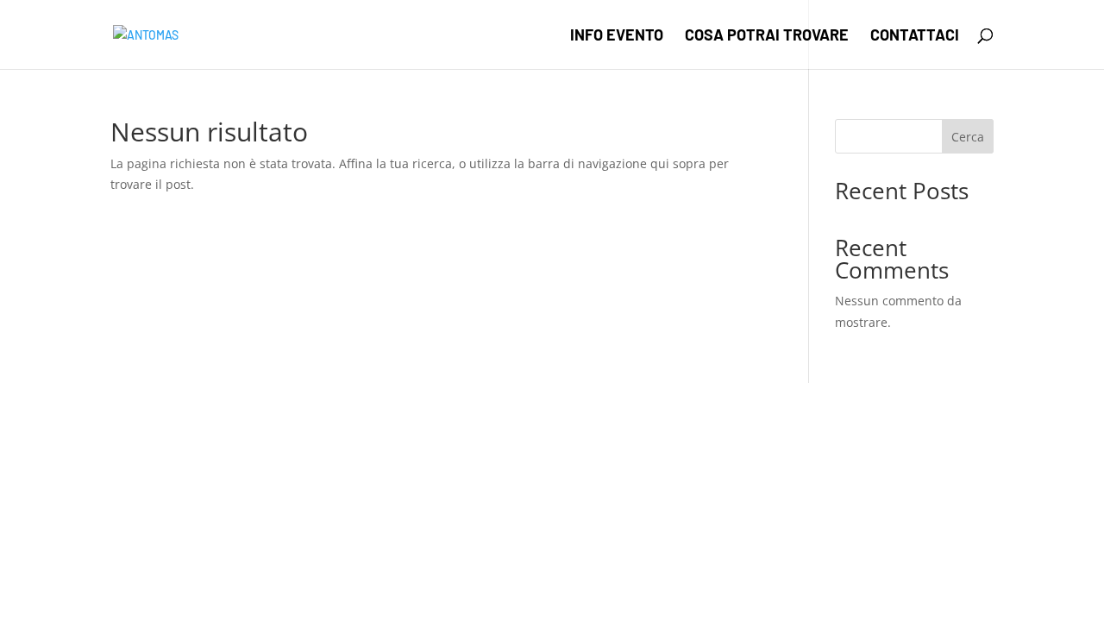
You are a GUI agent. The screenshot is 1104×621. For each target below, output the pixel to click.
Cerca (967, 137)
